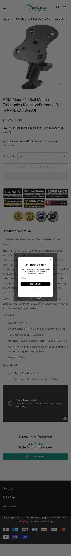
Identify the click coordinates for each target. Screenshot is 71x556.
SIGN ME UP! (35, 284)
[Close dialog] (51, 259)
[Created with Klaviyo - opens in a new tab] (35, 298)
